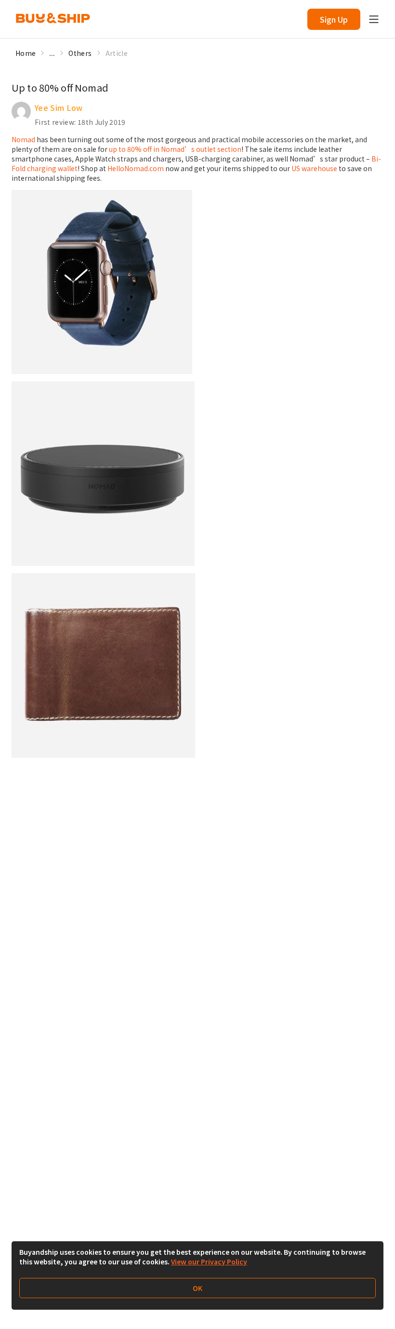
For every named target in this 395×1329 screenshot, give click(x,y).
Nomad (23, 139)
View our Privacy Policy (209, 1261)
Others (80, 53)
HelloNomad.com (135, 168)
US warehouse (314, 168)
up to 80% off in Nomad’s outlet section (175, 149)
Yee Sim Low (59, 107)
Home (25, 53)
